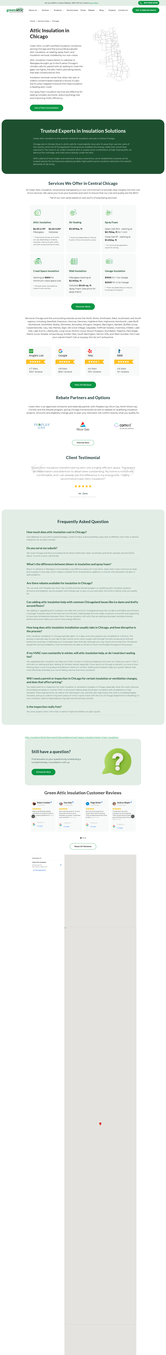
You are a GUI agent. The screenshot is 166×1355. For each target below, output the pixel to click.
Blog (101, 10)
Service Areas (43, 21)
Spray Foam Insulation (107, 737)
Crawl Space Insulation (83, 737)
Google (40, 826)
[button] (34, 10)
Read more (72, 817)
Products (58, 10)
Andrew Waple (123, 803)
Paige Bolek (95, 803)
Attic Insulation (33, 737)
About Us (33, 10)
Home (32, 21)
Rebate (91, 10)
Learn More (93, 3)
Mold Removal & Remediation (56, 737)
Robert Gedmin (43, 803)
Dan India (68, 803)
